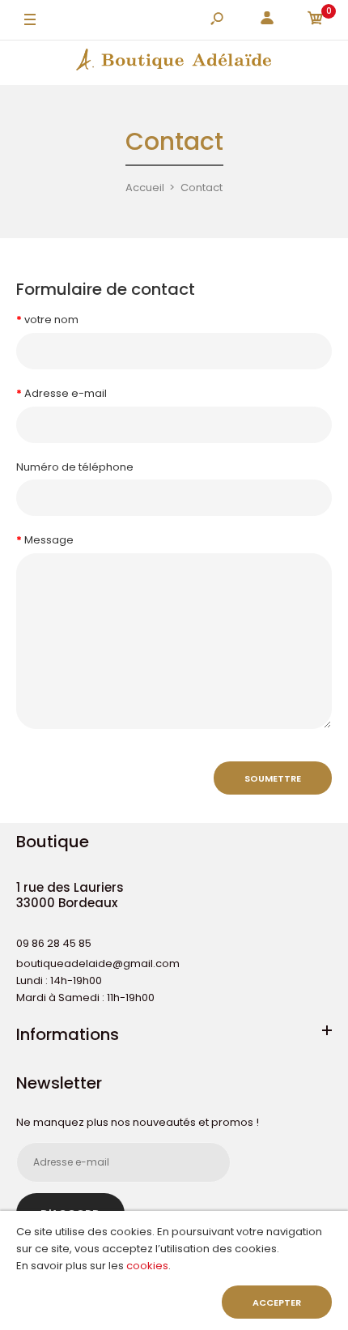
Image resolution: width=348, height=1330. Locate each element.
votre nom (51, 319)
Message (49, 540)
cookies (147, 1265)
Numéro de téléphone (75, 467)
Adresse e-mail (65, 393)
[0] (316, 21)
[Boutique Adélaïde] (174, 62)
